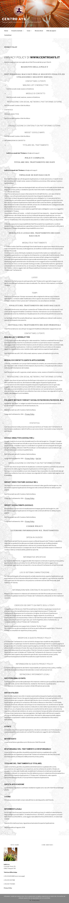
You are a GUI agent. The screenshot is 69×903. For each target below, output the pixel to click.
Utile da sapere (51, 30)
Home (6, 30)
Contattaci (7, 35)
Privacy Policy (29, 414)
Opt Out (38, 458)
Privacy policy (36, 900)
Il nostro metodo (17, 30)
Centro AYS (14, 19)
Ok (30, 900)
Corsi (28, 30)
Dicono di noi (39, 30)
